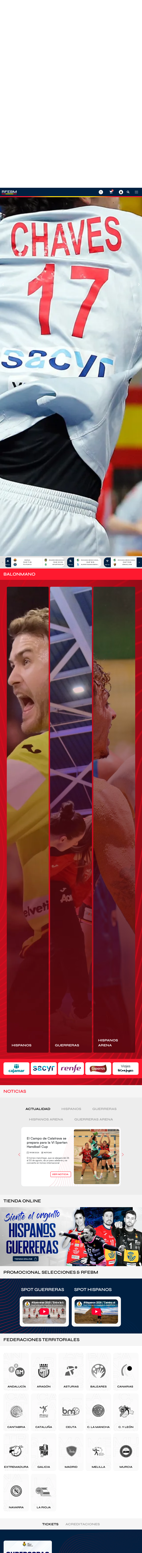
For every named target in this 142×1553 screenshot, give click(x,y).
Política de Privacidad (106, 1548)
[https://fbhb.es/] (98, 1184)
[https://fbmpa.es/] (71, 1184)
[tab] (38, 921)
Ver (28, 1395)
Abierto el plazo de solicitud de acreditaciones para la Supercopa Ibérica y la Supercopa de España (48, 956)
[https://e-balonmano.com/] (16, 1264)
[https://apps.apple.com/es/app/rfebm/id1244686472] (47, 1469)
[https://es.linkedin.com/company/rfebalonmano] (73, 1420)
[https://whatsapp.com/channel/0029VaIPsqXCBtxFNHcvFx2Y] (86, 1420)
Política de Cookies (91, 1548)
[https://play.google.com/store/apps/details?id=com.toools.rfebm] (25, 1469)
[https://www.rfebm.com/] (9, 4)
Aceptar (81, 1541)
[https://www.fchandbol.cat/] (43, 1224)
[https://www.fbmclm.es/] (98, 1224)
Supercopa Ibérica (62, 968)
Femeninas (48, 968)
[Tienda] (101, 4)
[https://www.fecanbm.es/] (126, 1184)
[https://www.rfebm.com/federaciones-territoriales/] (126, 1305)
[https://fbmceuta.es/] (71, 1224)
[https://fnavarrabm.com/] (16, 1305)
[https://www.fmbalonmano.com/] (71, 1264)
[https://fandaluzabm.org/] (16, 1184)
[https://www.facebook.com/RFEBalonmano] (54, 1420)
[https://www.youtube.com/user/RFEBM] (47, 1420)
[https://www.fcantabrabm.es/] (16, 1224)
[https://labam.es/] (126, 1264)
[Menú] (136, 4)
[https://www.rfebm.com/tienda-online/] (71, 1048)
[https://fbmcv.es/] (71, 1305)
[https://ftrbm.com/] (43, 1305)
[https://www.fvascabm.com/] (98, 1305)
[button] (136, 1517)
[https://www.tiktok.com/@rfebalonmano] (67, 1420)
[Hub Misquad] (121, 4)
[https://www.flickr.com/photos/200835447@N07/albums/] (79, 1420)
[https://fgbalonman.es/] (43, 1264)
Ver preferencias (127, 1541)
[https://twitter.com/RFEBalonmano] (60, 1420)
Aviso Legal (120, 1548)
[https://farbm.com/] (43, 1184)
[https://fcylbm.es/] (126, 1224)
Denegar (104, 1541)
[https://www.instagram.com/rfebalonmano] (41, 1420)
